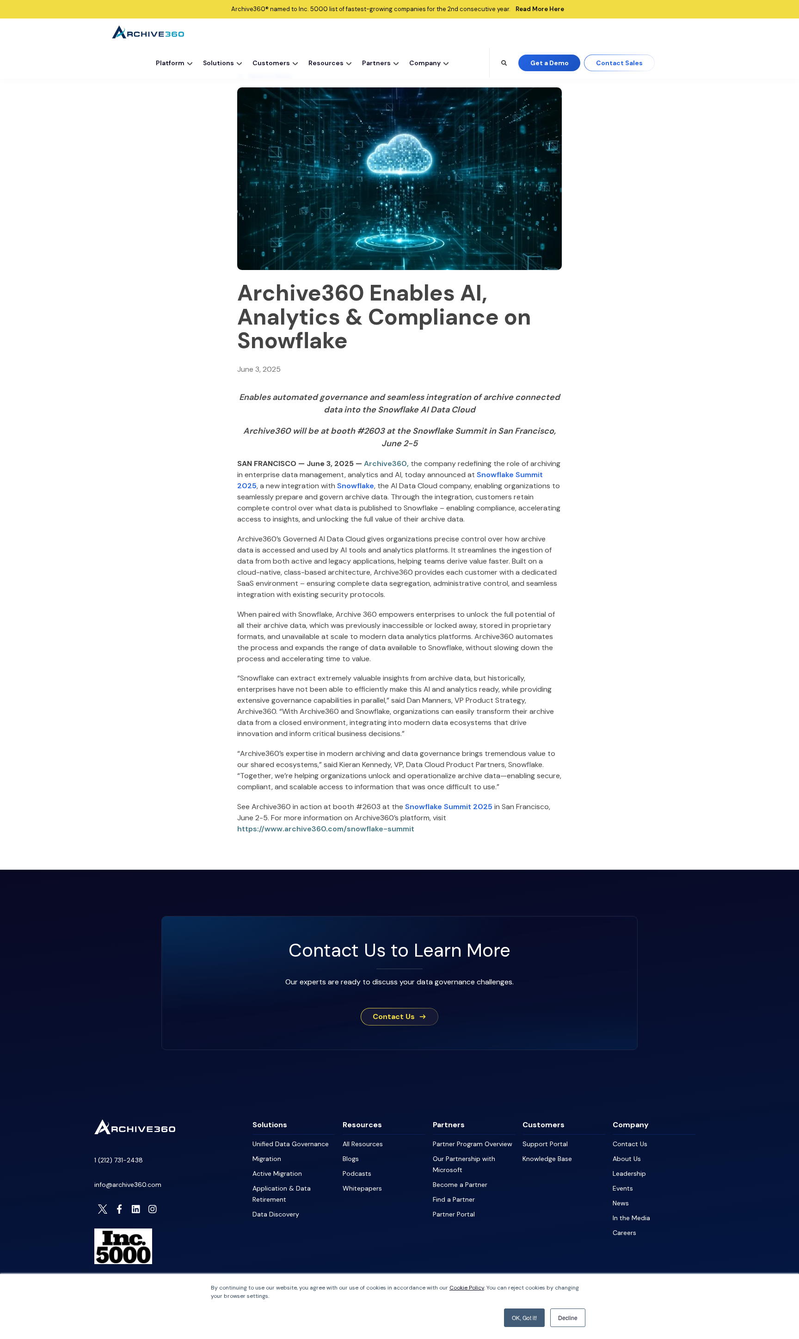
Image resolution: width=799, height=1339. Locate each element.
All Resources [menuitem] (363, 1144)
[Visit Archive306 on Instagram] (152, 1209)
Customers (271, 63)
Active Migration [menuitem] (277, 1173)
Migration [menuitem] (266, 1159)
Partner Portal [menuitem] (454, 1214)
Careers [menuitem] (624, 1232)
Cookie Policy (466, 1287)
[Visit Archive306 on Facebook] (119, 1209)
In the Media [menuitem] (631, 1218)
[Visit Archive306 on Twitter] (102, 1209)
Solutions (218, 63)
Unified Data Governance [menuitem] (290, 1144)
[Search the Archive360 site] (504, 63)
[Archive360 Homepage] (148, 36)
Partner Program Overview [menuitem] (472, 1144)
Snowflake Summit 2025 (448, 806)
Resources (326, 63)
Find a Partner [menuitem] (454, 1199)
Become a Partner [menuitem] (460, 1184)
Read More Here (540, 9)
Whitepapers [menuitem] (362, 1188)
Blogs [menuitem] (351, 1159)
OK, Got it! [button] (524, 1317)
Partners (376, 63)
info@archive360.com (127, 1184)
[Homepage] (134, 1132)
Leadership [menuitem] (629, 1173)
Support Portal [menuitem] (545, 1144)
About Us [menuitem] (627, 1159)
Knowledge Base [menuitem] (547, 1159)
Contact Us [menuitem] (630, 1144)
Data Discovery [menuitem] (275, 1214)
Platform (170, 63)
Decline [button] (568, 1317)
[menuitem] (172, 62)
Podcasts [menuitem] (357, 1173)
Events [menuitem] (623, 1188)
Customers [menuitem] (543, 1125)
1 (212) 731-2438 (118, 1160)
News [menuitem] (621, 1203)
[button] (190, 62)
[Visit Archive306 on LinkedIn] (136, 1209)
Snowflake (355, 486)
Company (425, 63)
